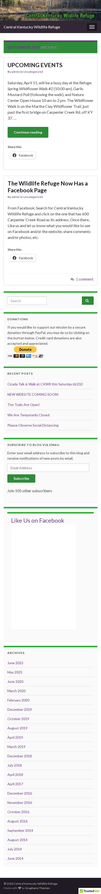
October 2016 (18, 812)
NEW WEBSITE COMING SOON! (33, 394)
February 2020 (18, 700)
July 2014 (14, 849)
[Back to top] (90, 883)
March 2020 (16, 691)
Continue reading (28, 132)
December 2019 (19, 709)
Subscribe (21, 478)
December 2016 (19, 793)
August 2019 (17, 728)
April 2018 (15, 774)
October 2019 (18, 719)
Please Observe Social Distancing (33, 425)
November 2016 (19, 802)
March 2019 (16, 747)
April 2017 (15, 784)
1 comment (84, 279)
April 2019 (15, 737)
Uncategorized (33, 71)
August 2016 (17, 821)
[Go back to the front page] (50, 10)
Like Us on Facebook (37, 520)
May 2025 (14, 672)
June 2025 (15, 663)
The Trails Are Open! (23, 405)
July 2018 (14, 765)
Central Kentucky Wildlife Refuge (32, 26)
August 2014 (17, 840)
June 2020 (15, 681)
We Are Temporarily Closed (28, 415)
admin (16, 71)
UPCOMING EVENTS (35, 64)
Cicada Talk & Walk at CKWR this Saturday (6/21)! (45, 384)
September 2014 (20, 830)
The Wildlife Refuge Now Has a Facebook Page (48, 187)
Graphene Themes (37, 888)
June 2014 (15, 858)
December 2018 (19, 756)
